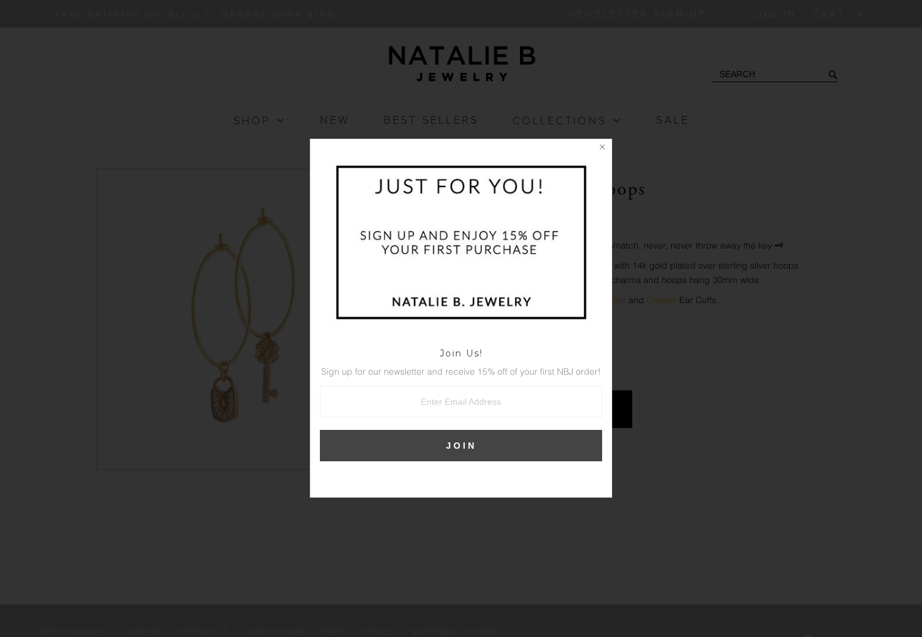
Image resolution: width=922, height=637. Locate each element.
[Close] (602, 148)
